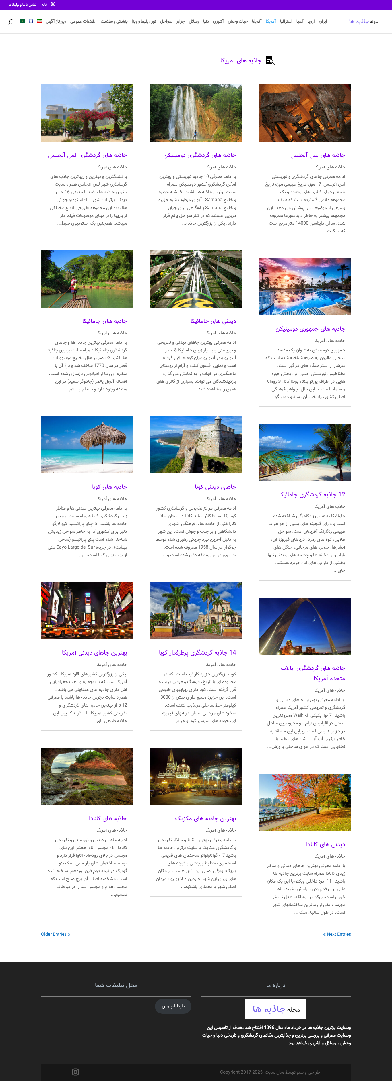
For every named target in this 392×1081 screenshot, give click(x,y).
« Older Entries (55, 934)
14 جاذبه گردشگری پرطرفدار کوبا (197, 653)
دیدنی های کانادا (325, 844)
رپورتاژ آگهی (56, 22)
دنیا (206, 22)
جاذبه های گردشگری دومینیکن (199, 155)
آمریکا (271, 22)
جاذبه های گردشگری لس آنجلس (87, 155)
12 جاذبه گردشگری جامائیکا (312, 495)
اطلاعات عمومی (83, 22)
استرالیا (286, 22)
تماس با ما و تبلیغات (22, 5)
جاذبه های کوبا (109, 487)
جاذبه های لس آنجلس (317, 155)
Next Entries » (337, 934)
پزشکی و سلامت (114, 22)
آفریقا (257, 22)
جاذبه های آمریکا (330, 167)
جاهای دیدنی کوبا (215, 487)
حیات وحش (238, 22)
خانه (45, 5)
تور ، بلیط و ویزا (144, 22)
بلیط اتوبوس (173, 1006)
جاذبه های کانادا (108, 818)
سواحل (166, 22)
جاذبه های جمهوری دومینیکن (310, 329)
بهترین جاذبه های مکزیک (205, 818)
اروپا (311, 22)
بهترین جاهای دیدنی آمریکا (94, 653)
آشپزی (218, 22)
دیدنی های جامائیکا (213, 321)
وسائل (194, 22)
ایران (323, 22)
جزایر (180, 22)
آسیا (300, 22)
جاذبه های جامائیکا (104, 321)
